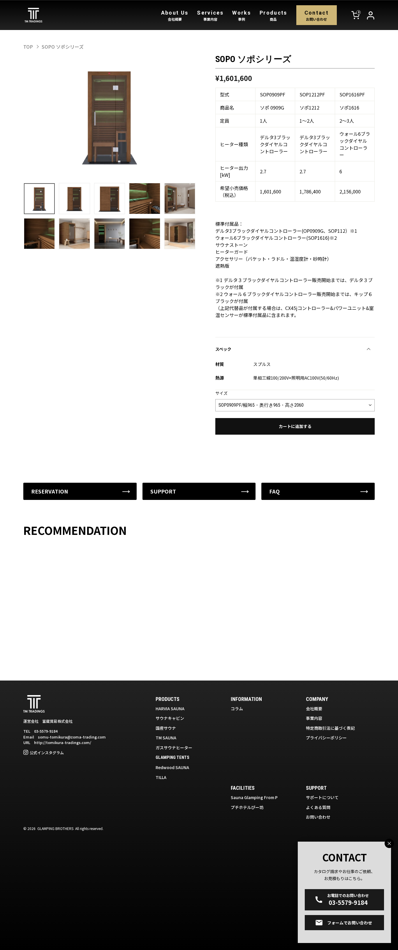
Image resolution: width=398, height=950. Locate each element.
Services (210, 16)
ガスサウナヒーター (174, 747)
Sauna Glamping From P (254, 797)
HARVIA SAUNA (170, 708)
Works (241, 16)
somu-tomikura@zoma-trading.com (72, 737)
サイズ (221, 393)
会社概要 (314, 708)
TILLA (161, 777)
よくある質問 (318, 807)
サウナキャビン (170, 718)
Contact (316, 16)
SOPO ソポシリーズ (63, 46)
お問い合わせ (318, 817)
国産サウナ (166, 728)
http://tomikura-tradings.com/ (62, 742)
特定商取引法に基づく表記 (330, 728)
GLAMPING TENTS (172, 757)
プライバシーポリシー (326, 738)
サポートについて (322, 797)
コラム (237, 708)
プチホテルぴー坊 (247, 807)
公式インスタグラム (47, 752)
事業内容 (314, 718)
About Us (175, 16)
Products (273, 16)
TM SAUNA (166, 738)
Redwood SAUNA (172, 767)
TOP (28, 46)
